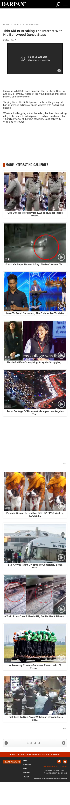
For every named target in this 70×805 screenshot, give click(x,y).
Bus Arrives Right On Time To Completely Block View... (35, 566)
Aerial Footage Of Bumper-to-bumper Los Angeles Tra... (35, 412)
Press (25, 769)
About (25, 760)
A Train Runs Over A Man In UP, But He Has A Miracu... (35, 616)
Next (63, 743)
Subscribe (26, 773)
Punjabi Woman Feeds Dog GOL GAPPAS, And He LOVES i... (35, 514)
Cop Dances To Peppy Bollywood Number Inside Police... (35, 214)
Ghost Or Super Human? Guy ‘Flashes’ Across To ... (35, 264)
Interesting (32, 24)
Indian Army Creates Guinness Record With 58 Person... (35, 666)
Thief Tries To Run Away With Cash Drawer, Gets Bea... (35, 718)
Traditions (27, 764)
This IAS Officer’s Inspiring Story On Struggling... (35, 362)
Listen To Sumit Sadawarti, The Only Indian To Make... (35, 313)
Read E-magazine (12, 762)
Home (6, 24)
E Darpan (26, 777)
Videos (17, 24)
